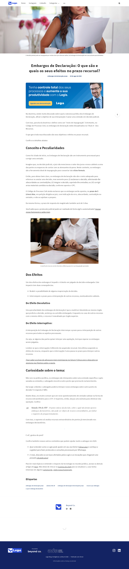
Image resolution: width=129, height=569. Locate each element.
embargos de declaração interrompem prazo (71, 486)
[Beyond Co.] (58, 507)
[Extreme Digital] (55, 550)
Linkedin (43, 3)
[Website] (67, 509)
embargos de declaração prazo (58, 76)
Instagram (32, 3)
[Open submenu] (64, 3)
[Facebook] (70, 509)
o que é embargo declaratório (34, 489)
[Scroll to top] (117, 114)
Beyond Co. (70, 505)
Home (23, 3)
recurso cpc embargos (93, 486)
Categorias (53, 3)
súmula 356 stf (50, 486)
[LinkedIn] (119, 550)
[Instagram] (114, 550)
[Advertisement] (64, 95)
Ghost (81, 557)
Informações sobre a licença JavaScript (64, 561)
